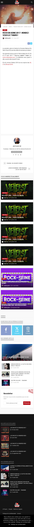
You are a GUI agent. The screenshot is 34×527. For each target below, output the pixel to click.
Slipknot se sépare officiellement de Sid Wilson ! (16, 358)
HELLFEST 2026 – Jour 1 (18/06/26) (12, 261)
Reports (5, 192)
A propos (5, 509)
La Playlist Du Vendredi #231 (18, 451)
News (4, 30)
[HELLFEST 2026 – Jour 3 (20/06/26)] (17, 212)
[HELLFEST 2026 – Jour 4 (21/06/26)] (17, 190)
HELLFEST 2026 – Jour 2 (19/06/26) (12, 239)
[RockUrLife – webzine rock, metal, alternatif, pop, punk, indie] (17, 504)
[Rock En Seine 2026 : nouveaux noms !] (17, 299)
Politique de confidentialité (9, 513)
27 (3, 64)
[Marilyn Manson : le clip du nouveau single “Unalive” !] (6, 366)
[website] (13, 155)
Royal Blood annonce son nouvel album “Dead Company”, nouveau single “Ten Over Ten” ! (20, 373)
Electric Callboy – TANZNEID (19, 380)
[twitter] (18, 155)
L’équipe (10, 509)
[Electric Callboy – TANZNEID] (6, 383)
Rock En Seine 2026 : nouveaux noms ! (14, 305)
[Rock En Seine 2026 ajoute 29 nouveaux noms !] (17, 277)
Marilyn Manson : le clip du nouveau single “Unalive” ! (21, 364)
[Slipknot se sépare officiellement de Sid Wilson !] (17, 352)
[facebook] (16, 155)
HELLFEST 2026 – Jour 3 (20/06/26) (12, 217)
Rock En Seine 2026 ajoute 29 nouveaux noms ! (15, 282)
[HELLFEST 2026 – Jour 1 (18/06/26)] (17, 255)
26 (30, 62)
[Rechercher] (31, 2)
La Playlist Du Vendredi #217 (18, 427)
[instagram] (20, 155)
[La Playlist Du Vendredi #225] (5, 438)
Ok (9, 524)
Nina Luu (6, 197)
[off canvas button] (2, 2)
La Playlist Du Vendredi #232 (18, 443)
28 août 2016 (9, 64)
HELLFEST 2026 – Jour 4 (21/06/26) (12, 195)
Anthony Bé (8, 38)
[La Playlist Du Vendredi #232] (5, 446)
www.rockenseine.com (9, 57)
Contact (19, 513)
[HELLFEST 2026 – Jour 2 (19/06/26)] (17, 234)
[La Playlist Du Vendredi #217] (5, 430)
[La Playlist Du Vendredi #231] (5, 454)
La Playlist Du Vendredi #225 (18, 435)
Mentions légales (17, 509)
